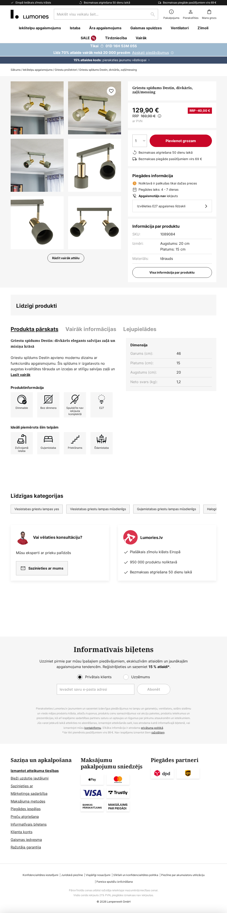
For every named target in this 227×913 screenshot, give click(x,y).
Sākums (16, 70)
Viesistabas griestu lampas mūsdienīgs (98, 509)
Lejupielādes (139, 329)
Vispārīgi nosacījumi (98, 875)
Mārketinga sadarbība (29, 793)
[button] (37, 165)
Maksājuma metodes (28, 801)
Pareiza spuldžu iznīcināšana (114, 882)
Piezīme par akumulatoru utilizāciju (183, 875)
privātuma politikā (152, 728)
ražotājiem (157, 732)
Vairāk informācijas (90, 329)
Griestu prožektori (66, 70)
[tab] (34, 329)
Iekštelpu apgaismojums (38, 70)
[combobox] (106, 14)
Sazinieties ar (22, 786)
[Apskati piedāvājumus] (113, 53)
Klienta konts (21, 831)
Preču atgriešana (25, 816)
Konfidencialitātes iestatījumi (40, 875)
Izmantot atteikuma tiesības (35, 770)
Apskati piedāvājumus (150, 52)
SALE (85, 38)
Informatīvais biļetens (29, 824)
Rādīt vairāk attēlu (66, 258)
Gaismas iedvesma (26, 839)
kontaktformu (92, 728)
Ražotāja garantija (26, 847)
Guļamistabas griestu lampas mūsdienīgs (166, 509)
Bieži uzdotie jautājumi (30, 778)
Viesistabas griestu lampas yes (36, 509)
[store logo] (30, 14)
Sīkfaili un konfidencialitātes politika (135, 875)
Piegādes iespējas (26, 808)
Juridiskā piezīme (72, 875)
